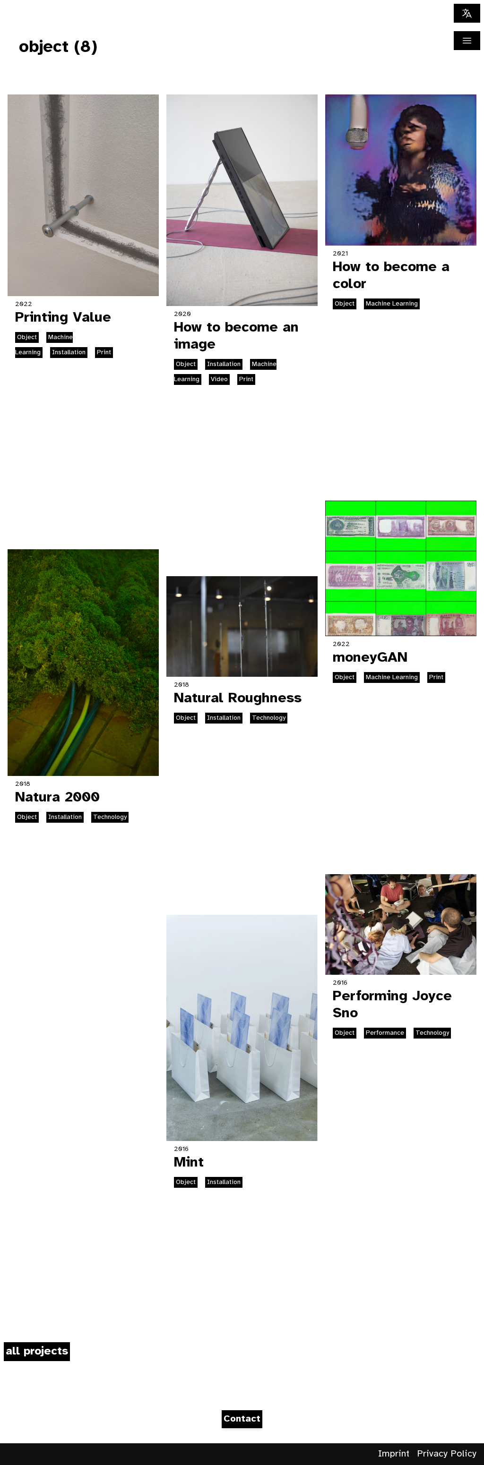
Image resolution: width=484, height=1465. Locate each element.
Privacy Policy (446, 1454)
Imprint (393, 1454)
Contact (242, 1419)
